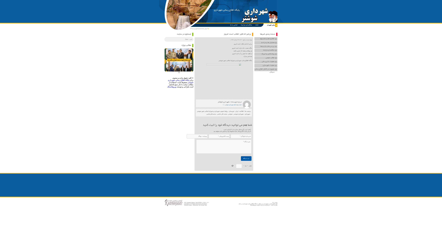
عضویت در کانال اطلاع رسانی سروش (265, 69)
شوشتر (230, 114)
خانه (257, 25)
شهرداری (247, 114)
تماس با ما (233, 25)
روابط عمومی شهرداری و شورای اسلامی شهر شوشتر (212, 111)
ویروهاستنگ (171, 87)
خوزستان (231, 111)
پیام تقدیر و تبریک (268, 53)
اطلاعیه (241, 111)
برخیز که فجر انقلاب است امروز (237, 34)
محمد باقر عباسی (222, 114)
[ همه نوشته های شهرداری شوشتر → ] (232, 104)
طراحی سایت (274, 205)
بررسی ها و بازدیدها (267, 46)
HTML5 (200, 202)
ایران (236, 111)
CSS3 (204, 202)
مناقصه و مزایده (246, 25)
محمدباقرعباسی (211, 114)
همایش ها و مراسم (268, 42)
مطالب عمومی (270, 57)
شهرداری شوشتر (239, 114)
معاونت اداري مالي (268, 61)
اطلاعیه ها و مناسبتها (267, 38)
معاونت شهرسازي (269, 65)
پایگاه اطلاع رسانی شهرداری (227, 10)
